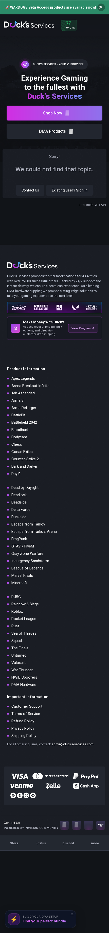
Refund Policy (22, 721)
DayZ (15, 473)
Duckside (18, 517)
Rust (15, 626)
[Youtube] (76, 825)
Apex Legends (23, 378)
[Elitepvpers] (100, 825)
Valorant (18, 662)
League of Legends (27, 568)
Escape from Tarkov (28, 524)
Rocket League (23, 618)
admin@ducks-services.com (73, 744)
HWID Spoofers (24, 677)
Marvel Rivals (22, 575)
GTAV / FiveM (22, 546)
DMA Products (52, 131)
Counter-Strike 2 (25, 459)
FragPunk (19, 539)
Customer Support (26, 706)
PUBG (16, 596)
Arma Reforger (23, 407)
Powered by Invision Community (31, 828)
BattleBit (18, 415)
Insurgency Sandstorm (30, 561)
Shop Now (52, 113)
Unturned (18, 655)
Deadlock (19, 495)
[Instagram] (64, 825)
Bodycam (19, 437)
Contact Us (30, 190)
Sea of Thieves (24, 633)
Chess (16, 444)
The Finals (19, 648)
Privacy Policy (22, 728)
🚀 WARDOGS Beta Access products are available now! (50, 7)
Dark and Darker (24, 466)
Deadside (19, 502)
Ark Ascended (23, 393)
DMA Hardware (23, 684)
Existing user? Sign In (69, 190)
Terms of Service (25, 713)
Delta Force (20, 509)
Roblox (17, 611)
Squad (16, 640)
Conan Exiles (22, 451)
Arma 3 (17, 400)
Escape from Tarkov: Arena (34, 531)
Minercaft (19, 583)
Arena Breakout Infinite (30, 386)
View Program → (83, 328)
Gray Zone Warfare (27, 553)
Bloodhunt (19, 429)
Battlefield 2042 (24, 422)
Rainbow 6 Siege (25, 604)
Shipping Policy (23, 735)
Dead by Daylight (25, 487)
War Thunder (22, 670)
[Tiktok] (88, 825)
